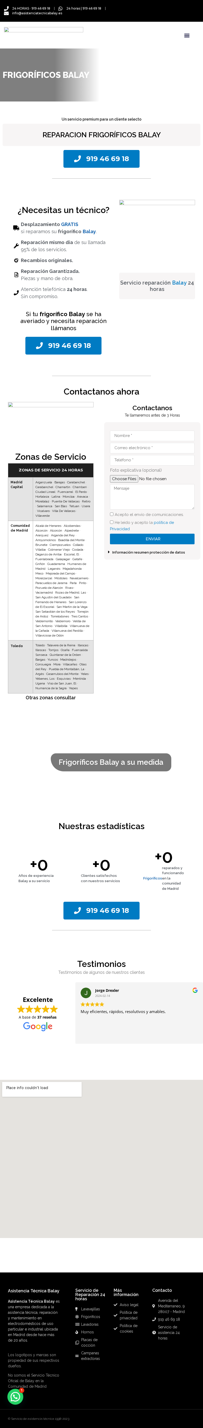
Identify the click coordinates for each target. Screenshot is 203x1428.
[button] (187, 35)
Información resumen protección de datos (148, 552)
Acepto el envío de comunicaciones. (149, 514)
